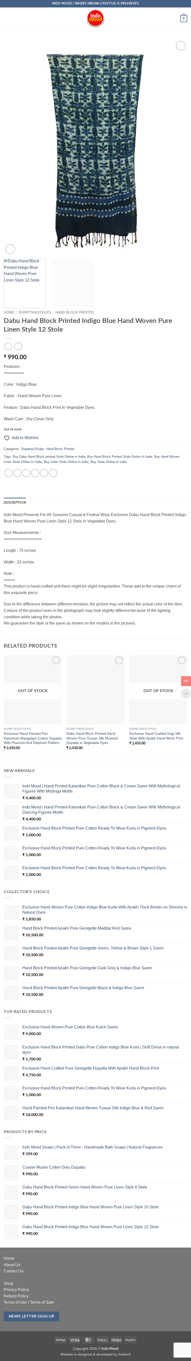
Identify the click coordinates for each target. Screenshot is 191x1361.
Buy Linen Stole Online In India (66, 462)
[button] (7, 18)
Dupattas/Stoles (35, 312)
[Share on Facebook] (17, 473)
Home (9, 312)
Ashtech (124, 1354)
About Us (12, 1265)
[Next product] (8, 346)
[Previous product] (18, 346)
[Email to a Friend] (35, 473)
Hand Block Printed (74, 312)
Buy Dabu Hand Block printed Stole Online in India (49, 456)
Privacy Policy (16, 1290)
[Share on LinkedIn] (53, 473)
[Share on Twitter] (26, 473)
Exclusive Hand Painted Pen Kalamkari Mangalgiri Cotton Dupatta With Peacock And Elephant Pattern (33, 738)
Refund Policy (16, 1296)
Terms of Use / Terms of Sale (29, 1302)
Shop (8, 1283)
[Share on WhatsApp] (8, 473)
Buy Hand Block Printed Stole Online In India (119, 456)
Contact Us (13, 1271)
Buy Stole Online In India (109, 462)
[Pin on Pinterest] (44, 473)
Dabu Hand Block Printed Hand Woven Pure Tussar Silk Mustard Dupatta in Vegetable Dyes (92, 738)
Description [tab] (15, 502)
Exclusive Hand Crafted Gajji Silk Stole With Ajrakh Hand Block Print (156, 736)
